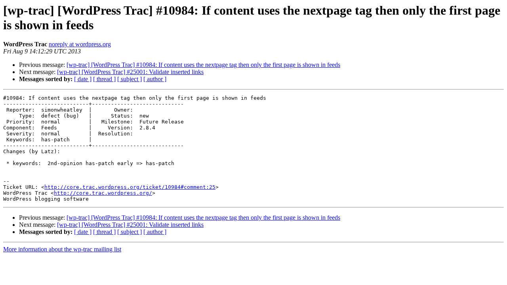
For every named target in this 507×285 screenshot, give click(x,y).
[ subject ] (129, 79)
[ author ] (154, 79)
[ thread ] (104, 79)
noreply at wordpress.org (80, 44)
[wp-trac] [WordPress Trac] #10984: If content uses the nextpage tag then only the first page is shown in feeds (203, 64)
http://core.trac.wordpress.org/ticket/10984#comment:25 (129, 187)
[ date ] (82, 79)
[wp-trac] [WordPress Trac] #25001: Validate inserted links (130, 71)
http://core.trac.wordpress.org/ (103, 193)
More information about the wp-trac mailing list (62, 249)
